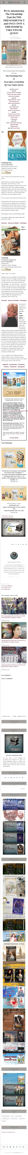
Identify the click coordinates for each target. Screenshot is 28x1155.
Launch (16, 89)
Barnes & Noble (13, 223)
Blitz (12, 1116)
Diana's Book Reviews (14, 103)
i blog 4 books (14, 126)
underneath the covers (14, 99)
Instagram (21, 367)
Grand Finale (16, 128)
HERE (21, 67)
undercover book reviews (14, 94)
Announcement (5, 1116)
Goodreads (13, 364)
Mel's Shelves (14, 108)
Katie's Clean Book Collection (14, 123)
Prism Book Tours (17, 65)
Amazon (4, 223)
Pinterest (13, 367)
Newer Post (22, 716)
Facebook (21, 364)
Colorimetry (14, 119)
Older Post (6, 716)
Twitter (6, 367)
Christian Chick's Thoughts (14, 92)
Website (5, 364)
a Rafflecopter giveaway (7, 516)
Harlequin (23, 223)
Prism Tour (21, 1118)
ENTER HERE (14, 438)
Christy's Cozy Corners (14, 114)
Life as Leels (14, 117)
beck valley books (14, 107)
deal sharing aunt (14, 101)
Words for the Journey (14, 110)
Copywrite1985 (14, 124)
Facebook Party (13, 416)
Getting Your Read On (14, 115)
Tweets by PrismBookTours (8, 1132)
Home (14, 716)
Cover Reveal (19, 1116)
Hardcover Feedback (14, 96)
